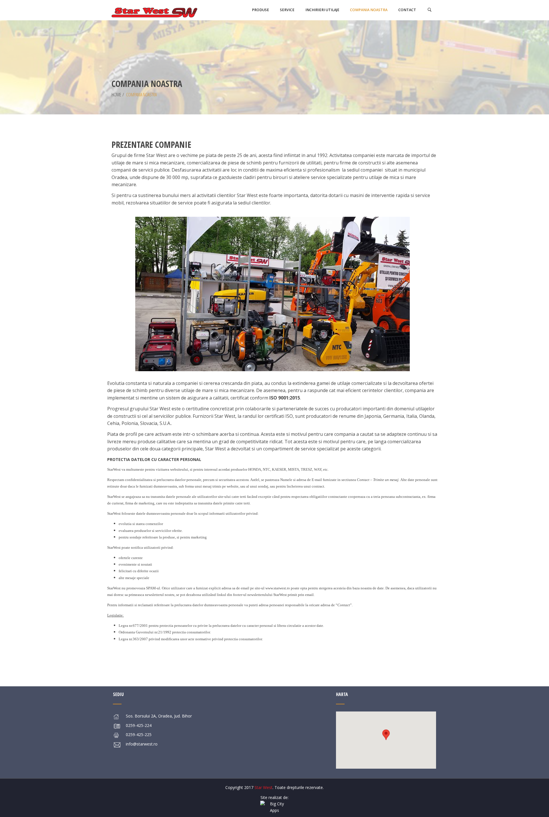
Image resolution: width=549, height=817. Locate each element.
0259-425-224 (139, 725)
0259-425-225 (139, 734)
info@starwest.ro (142, 744)
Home (116, 95)
